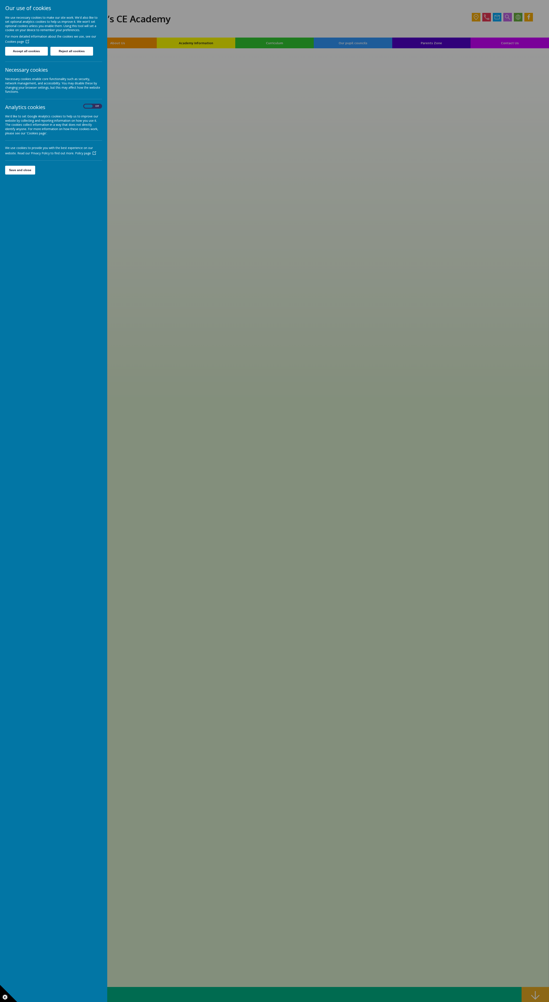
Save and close (20, 170)
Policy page (83, 153)
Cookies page (14, 41)
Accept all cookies (26, 51)
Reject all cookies (72, 51)
